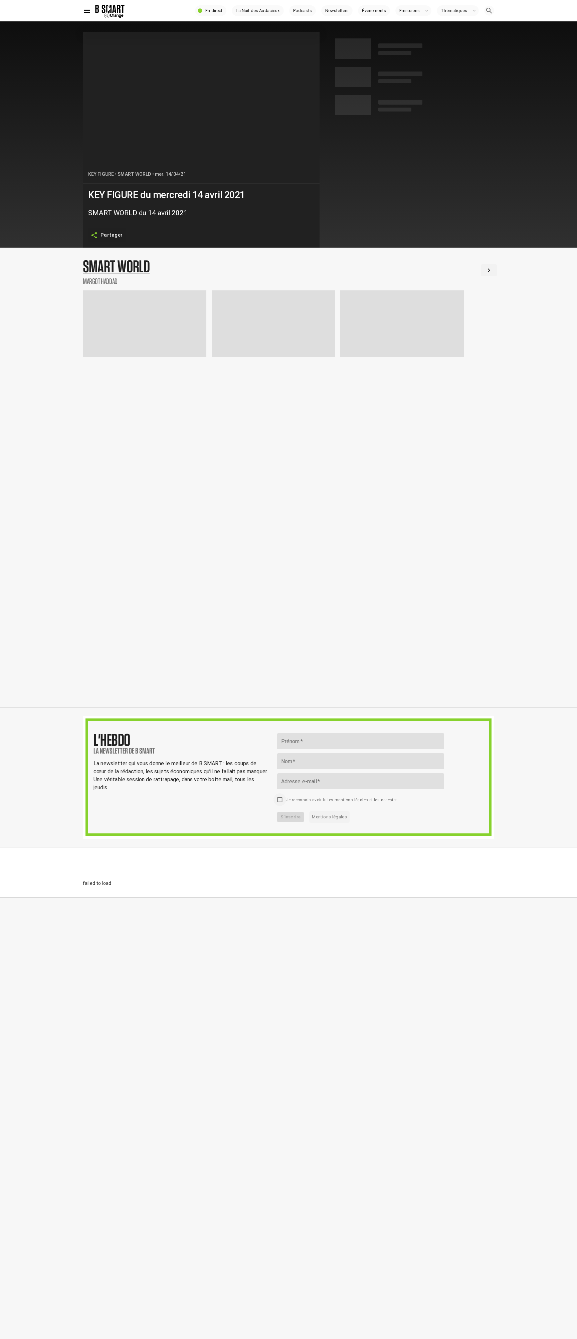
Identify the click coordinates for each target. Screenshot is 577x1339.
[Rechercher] (489, 11)
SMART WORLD (134, 174)
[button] (210, 10)
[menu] (87, 11)
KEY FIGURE (101, 174)
